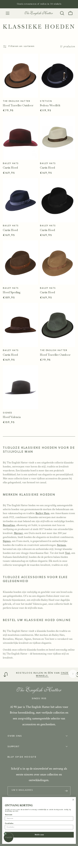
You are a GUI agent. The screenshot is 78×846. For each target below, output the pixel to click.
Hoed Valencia (12, 417)
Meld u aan (39, 834)
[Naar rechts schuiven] (73, 674)
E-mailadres (9, 823)
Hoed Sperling (11, 292)
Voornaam (8, 815)
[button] (7, 13)
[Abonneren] (66, 790)
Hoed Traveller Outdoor (18, 105)
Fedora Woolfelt (50, 105)
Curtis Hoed (10, 167)
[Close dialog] (73, 800)
